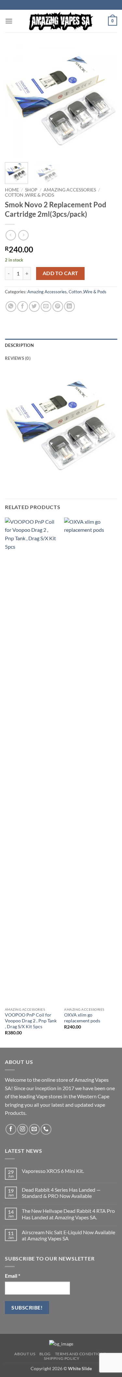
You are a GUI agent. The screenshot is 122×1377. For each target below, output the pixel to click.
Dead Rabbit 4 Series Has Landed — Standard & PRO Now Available (61, 1193)
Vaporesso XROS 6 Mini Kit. (53, 1171)
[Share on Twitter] (34, 306)
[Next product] (11, 235)
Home (12, 189)
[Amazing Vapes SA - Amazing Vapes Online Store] (61, 21)
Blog (45, 1353)
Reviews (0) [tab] (18, 358)
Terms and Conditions (80, 1353)
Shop (31, 189)
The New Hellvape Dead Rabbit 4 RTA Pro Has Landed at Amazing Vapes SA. (68, 1214)
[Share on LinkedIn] (69, 306)
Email (12, 1276)
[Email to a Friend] (46, 306)
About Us (24, 1353)
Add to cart (60, 273)
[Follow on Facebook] (11, 1129)
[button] (9, 21)
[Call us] (46, 1129)
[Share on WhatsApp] (11, 306)
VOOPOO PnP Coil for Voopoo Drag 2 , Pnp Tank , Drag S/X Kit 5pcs (31, 1020)
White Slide (80, 1368)
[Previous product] (23, 235)
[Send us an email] (34, 1129)
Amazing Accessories (70, 189)
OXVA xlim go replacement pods (82, 1017)
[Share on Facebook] (22, 306)
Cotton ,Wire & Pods (29, 195)
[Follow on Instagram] (22, 1129)
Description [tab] (19, 345)
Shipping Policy (61, 1358)
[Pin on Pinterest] (57, 306)
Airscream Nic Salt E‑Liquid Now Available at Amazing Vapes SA (68, 1235)
